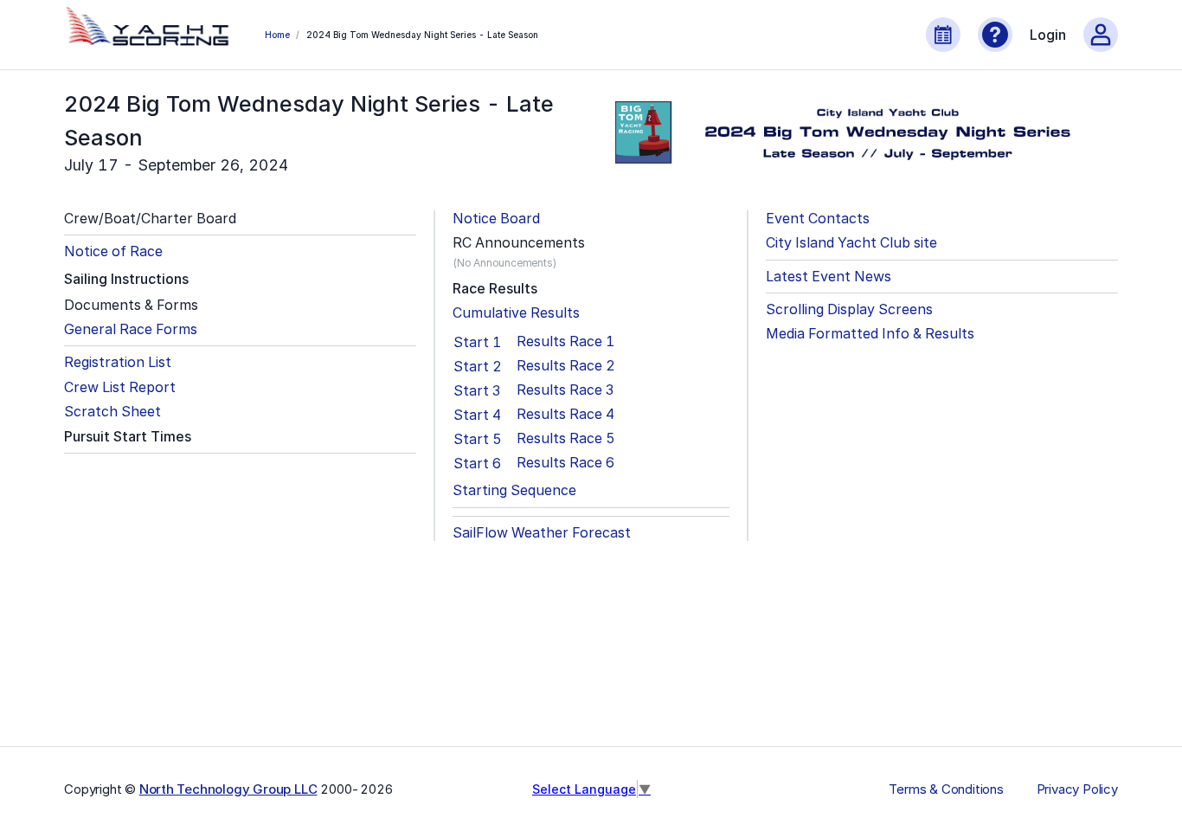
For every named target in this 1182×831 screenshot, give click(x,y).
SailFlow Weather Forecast (542, 533)
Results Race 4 (565, 414)
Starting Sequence (514, 490)
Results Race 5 (566, 438)
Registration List (117, 362)
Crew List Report (120, 387)
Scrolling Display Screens (849, 309)
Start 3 (476, 390)
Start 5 (477, 439)
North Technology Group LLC (228, 789)
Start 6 (477, 463)
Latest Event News (828, 276)
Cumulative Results (516, 313)
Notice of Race (113, 251)
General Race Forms (130, 329)
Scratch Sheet (112, 411)
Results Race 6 (565, 462)
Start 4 (477, 414)
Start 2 (477, 366)
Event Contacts (818, 218)
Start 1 (477, 342)
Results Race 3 (565, 390)
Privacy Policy (1077, 789)
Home (277, 34)
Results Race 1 (565, 341)
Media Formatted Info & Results (870, 333)
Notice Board (496, 218)
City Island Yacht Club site (851, 243)
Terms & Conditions (946, 789)
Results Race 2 (566, 366)
